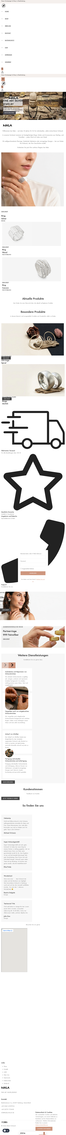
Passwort (23, 561)
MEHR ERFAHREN (9, 113)
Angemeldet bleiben (28, 569)
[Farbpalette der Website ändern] (6, 1130)
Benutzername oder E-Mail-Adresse (31, 554)
